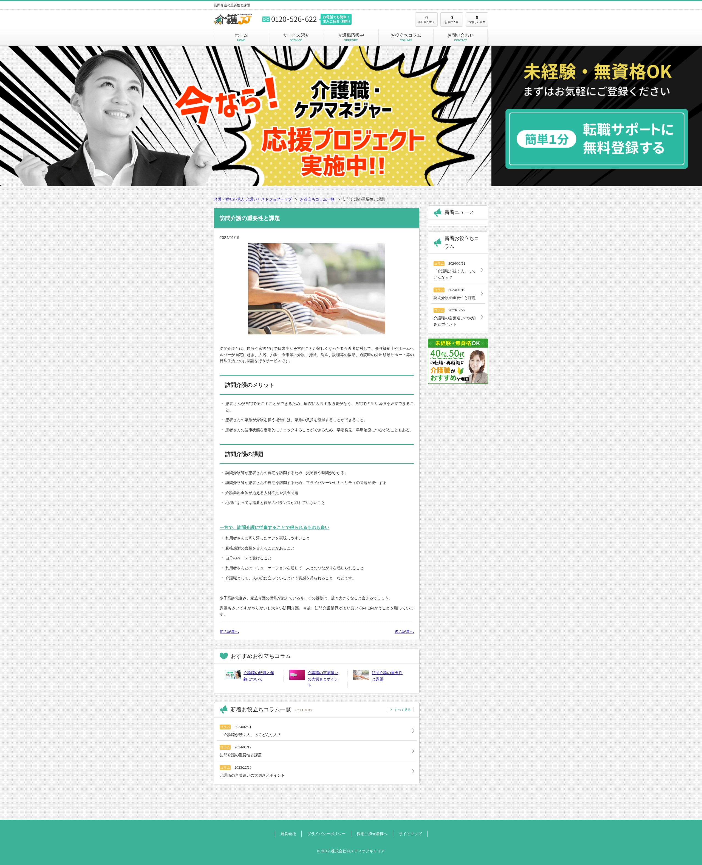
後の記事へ (404, 631)
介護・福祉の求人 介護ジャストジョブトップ (253, 199)
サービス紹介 (296, 37)
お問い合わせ (460, 37)
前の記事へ (229, 631)
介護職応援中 (351, 37)
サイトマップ (410, 834)
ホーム (241, 37)
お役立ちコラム (405, 37)
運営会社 (288, 834)
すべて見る (402, 710)
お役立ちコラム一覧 (317, 199)
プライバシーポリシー (326, 834)
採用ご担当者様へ (372, 834)
